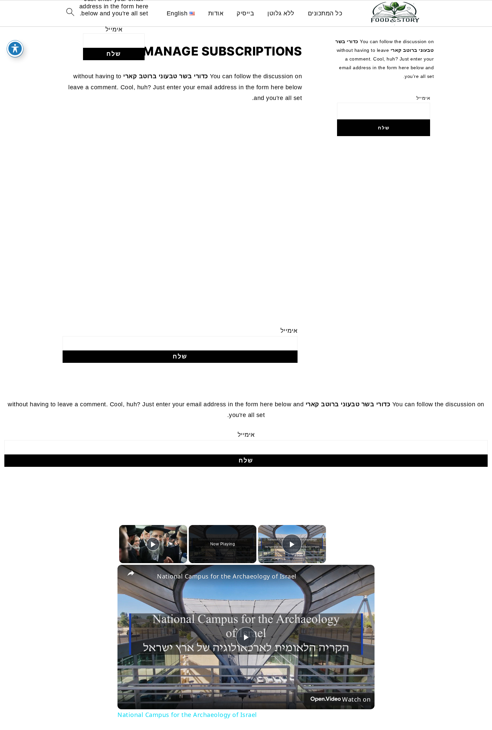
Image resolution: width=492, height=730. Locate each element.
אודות (216, 13)
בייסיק (245, 13)
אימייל (113, 29)
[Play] (153, 544)
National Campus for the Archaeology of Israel (227, 576)
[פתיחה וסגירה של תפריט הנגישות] (15, 48)
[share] (131, 573)
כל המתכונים (325, 13)
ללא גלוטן (281, 13)
